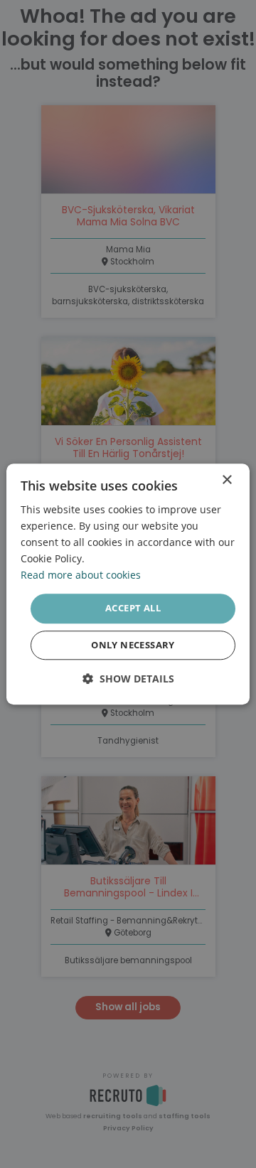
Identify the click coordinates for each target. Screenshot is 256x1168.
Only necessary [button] (133, 644)
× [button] (226, 480)
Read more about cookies (81, 575)
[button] (128, 678)
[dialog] (128, 584)
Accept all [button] (133, 608)
